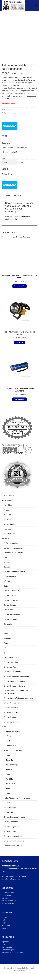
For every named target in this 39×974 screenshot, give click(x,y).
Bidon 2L (9, 760)
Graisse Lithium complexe (14, 841)
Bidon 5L (9, 769)
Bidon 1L (9, 755)
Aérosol (7, 581)
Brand (5, 152)
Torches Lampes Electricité (14, 572)
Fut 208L (9, 779)
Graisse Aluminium (11, 662)
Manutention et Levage (13, 548)
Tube (6, 648)
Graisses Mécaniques (10, 657)
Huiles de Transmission (13, 750)
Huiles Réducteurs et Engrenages (17, 798)
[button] (19, 286)
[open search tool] (32, 5)
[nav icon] (36, 5)
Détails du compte (9, 901)
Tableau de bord (8, 893)
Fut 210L (9, 741)
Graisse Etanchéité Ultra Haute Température (16, 692)
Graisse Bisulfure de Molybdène (16, 676)
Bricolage (13, 113)
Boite (6, 586)
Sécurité (7, 567)
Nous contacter (8, 903)
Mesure (6, 557)
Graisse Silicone (10, 717)
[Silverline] (9, 126)
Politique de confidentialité (12, 952)
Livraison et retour (9, 947)
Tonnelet (7, 643)
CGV (3, 944)
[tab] (6, 143)
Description (6, 143)
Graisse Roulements (11, 712)
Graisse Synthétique (11, 722)
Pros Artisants (9, 534)
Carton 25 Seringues (12, 614)
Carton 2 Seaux (10, 605)
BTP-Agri (7, 515)
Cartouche (8, 624)
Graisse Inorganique (11, 827)
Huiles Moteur (9, 784)
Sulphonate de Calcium (13, 846)
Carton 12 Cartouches (12, 600)
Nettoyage (8, 562)
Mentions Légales (8, 950)
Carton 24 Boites (10, 610)
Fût (5, 629)
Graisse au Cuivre (11, 667)
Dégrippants (6, 653)
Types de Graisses (9, 807)
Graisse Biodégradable (13, 672)
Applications (6, 500)
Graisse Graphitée (11, 822)
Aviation (7, 510)
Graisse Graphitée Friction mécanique (18, 698)
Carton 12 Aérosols (11, 591)
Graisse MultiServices (12, 703)
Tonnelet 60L (11, 746)
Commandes (7, 895)
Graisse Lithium (10, 831)
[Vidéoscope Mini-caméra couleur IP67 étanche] (32, 66)
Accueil (4, 928)
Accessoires (6, 925)
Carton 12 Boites (10, 595)
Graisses (5, 917)
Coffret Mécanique (11, 543)
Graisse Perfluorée (11, 708)
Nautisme (7, 529)
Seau (6, 633)
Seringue (7, 638)
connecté (22, 216)
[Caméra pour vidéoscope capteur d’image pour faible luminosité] (36, 66)
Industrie (7, 519)
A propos (5, 942)
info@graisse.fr (14, 879)
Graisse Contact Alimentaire (15, 681)
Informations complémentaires (15, 147)
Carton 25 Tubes (10, 619)
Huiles (4, 727)
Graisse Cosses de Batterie (14, 686)
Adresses (5, 898)
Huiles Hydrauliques (11, 765)
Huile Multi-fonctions (12, 731)
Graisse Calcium (10, 812)
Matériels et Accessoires (13, 553)
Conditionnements (9, 576)
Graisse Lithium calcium (13, 836)
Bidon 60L (10, 774)
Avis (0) (14, 152)
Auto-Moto (8, 505)
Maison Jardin (9, 524)
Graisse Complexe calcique (14, 817)
